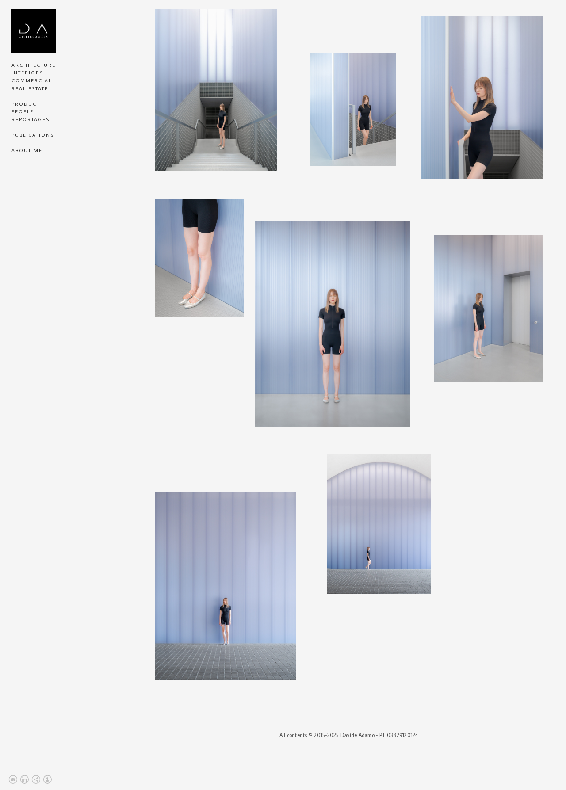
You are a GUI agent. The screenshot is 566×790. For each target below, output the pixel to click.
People (22, 111)
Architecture (33, 65)
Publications (32, 135)
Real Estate (29, 88)
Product (25, 104)
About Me (26, 150)
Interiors (27, 72)
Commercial (31, 80)
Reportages (30, 119)
